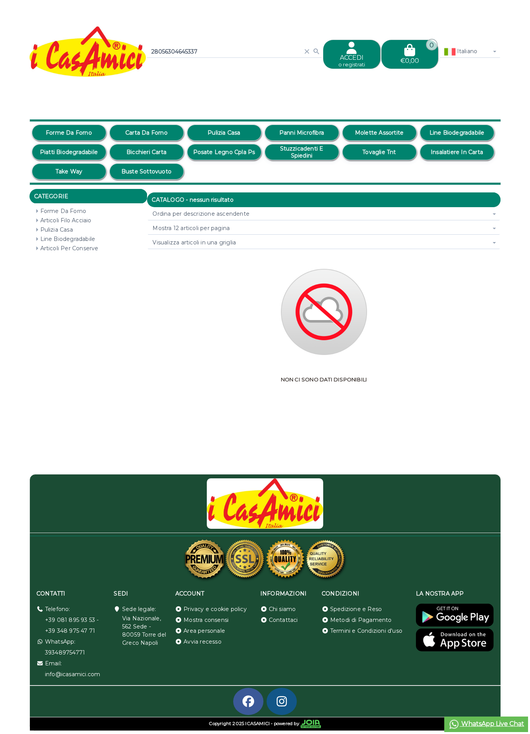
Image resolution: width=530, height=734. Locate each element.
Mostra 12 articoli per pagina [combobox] (191, 228)
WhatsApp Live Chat (492, 723)
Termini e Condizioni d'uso (366, 630)
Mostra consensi (206, 619)
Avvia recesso (203, 641)
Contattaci (283, 619)
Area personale (204, 630)
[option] (69, 133)
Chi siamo (282, 609)
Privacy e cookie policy (215, 609)
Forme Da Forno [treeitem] (63, 211)
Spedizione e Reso (356, 609)
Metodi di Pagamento (361, 619)
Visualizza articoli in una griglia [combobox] (194, 242)
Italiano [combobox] (467, 51)
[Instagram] (282, 701)
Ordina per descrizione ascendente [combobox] (200, 213)
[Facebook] (248, 701)
